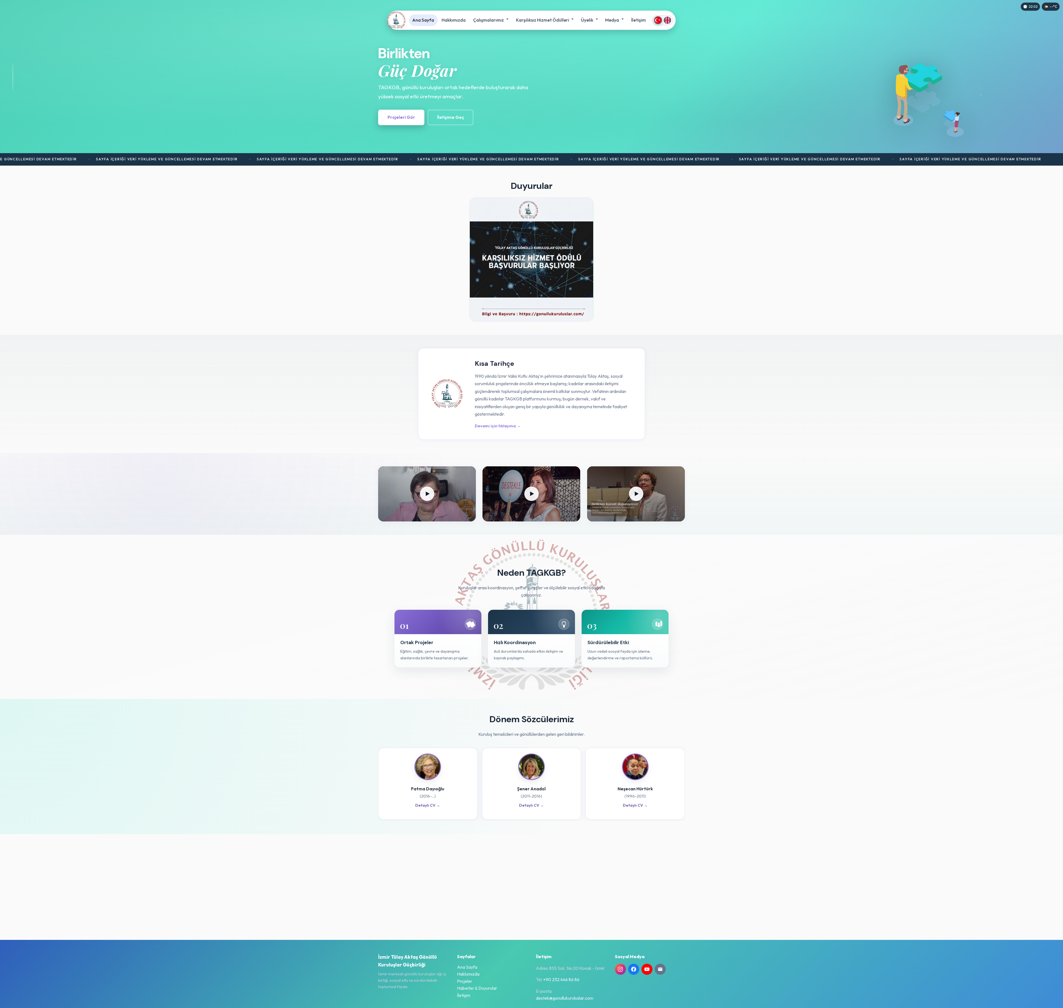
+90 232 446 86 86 (561, 979)
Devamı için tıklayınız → (498, 425)
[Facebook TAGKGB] (633, 969)
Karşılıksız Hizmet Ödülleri (543, 20)
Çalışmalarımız (489, 20)
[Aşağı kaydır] (12, 76)
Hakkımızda (454, 20)
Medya (612, 20)
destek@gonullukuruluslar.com (564, 998)
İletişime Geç (450, 117)
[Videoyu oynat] (427, 493)
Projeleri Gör (401, 117)
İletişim (638, 20)
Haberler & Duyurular (477, 988)
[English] (667, 20)
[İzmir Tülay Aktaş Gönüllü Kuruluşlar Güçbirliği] (396, 20)
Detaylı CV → (427, 805)
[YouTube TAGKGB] (646, 969)
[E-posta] (660, 969)
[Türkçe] (658, 20)
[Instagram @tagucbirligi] (620, 969)
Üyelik (587, 20)
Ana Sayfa (423, 20)
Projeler (464, 981)
